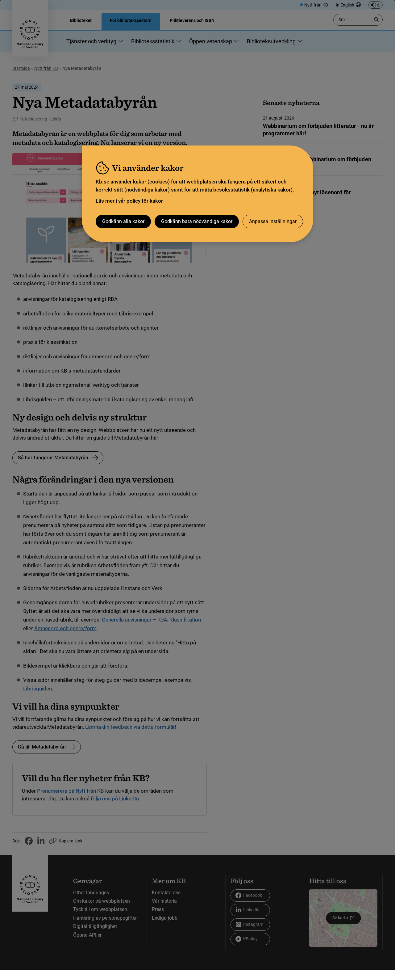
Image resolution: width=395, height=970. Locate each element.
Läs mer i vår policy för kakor (129, 201)
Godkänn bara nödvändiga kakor (196, 221)
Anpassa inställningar (273, 221)
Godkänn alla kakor (123, 221)
